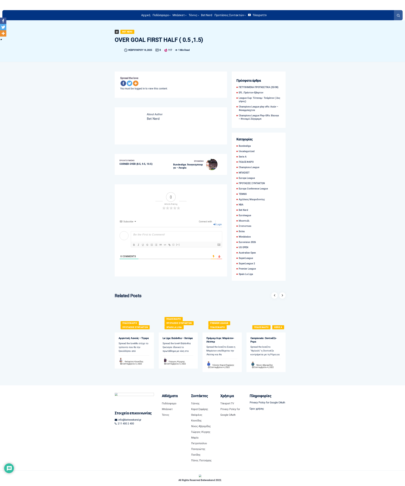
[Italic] (138, 245)
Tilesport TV (227, 403)
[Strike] (147, 245)
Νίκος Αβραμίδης (264, 365)
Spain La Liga (246, 274)
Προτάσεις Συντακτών (229, 15)
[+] (178, 244)
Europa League (247, 178)
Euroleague (245, 215)
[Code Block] (165, 245)
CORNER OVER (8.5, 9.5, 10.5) (136, 164)
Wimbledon (245, 236)
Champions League (249, 167)
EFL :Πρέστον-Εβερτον (251, 92)
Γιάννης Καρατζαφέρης (223, 365)
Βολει (242, 231)
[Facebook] (123, 83)
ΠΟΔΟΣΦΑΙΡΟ (246, 162)
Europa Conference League (253, 188)
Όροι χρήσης (257, 408)
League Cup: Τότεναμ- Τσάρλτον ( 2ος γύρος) (259, 100)
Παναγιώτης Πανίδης (198, 452)
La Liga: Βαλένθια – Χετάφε (178, 338)
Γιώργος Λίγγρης (177, 361)
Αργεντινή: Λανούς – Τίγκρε (134, 338)
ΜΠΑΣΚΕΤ (244, 172)
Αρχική (145, 15)
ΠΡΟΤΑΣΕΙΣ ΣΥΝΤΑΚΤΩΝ (252, 183)
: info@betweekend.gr (129, 419)
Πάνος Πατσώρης (201, 460)
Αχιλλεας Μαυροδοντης (252, 199)
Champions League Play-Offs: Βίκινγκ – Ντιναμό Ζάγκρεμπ (259, 117)
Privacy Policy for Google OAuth (230, 412)
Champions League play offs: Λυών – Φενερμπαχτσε (258, 108)
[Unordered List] (156, 245)
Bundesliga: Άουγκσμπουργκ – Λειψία (188, 166)
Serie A (242, 156)
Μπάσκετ (179, 15)
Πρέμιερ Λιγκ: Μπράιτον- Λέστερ (220, 340)
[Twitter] (129, 83)
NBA (241, 204)
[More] (135, 83)
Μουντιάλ (244, 220)
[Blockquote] (160, 245)
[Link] (169, 245)
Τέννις (193, 15)
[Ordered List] (152, 245)
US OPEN (243, 247)
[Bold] (134, 245)
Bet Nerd (206, 15)
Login (219, 224)
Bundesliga (245, 146)
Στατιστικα (245, 226)
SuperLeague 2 (247, 263)
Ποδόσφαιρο (161, 15)
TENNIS (243, 194)
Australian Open (247, 252)
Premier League (247, 268)
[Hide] (1, 39)
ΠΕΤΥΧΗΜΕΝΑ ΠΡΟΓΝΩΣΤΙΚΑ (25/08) (258, 87)
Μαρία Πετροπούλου (199, 440)
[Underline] (143, 245)
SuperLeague (246, 258)
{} (173, 244)
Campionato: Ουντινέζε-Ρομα (263, 340)
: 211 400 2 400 (125, 423)
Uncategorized (247, 151)
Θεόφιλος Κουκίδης (134, 361)
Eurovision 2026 (247, 242)
